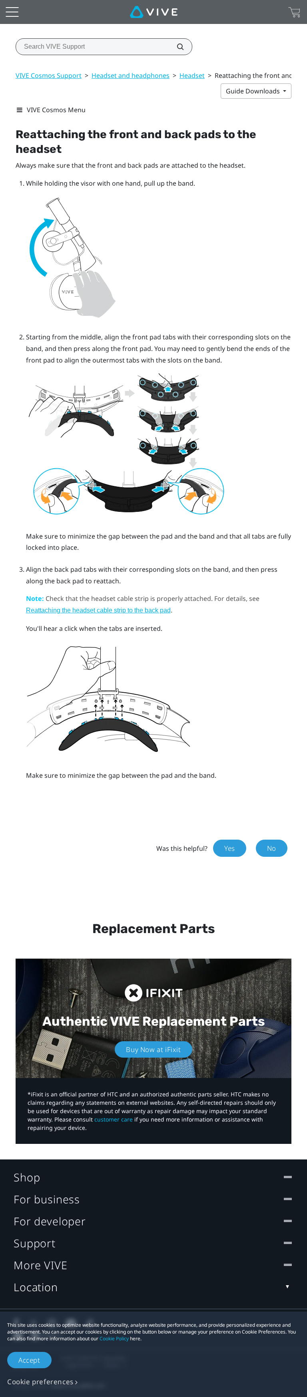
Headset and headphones (130, 75)
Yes (229, 848)
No (271, 848)
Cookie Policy (114, 1338)
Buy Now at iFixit (153, 1049)
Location (36, 1287)
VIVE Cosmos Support (49, 75)
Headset (192, 75)
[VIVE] (153, 12)
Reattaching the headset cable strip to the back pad (98, 610)
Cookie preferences (40, 1381)
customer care (113, 1119)
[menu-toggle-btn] (12, 12)
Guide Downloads (253, 91)
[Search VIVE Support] (176, 47)
